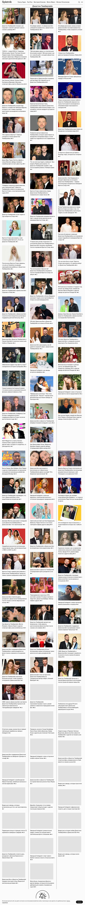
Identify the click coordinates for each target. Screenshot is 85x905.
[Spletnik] (7, 2)
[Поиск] (79, 2)
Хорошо (79, 902)
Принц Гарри (22, 2)
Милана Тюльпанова (62, 2)
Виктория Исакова (40, 2)
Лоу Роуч (29, 2)
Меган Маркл (51, 2)
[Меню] (82, 2)
